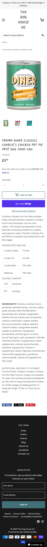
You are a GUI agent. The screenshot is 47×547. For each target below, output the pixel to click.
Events (23, 438)
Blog (23, 442)
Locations (23, 450)
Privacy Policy (19, 513)
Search (8, 513)
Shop (23, 430)
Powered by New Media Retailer (22, 532)
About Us (23, 446)
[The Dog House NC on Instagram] (42, 521)
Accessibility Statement (31, 516)
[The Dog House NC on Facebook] (38, 521)
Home (4, 42)
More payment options (23, 211)
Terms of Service (10, 516)
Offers (23, 434)
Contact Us (23, 453)
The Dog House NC (23, 20)
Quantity (6, 179)
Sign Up (23, 504)
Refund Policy (34, 513)
